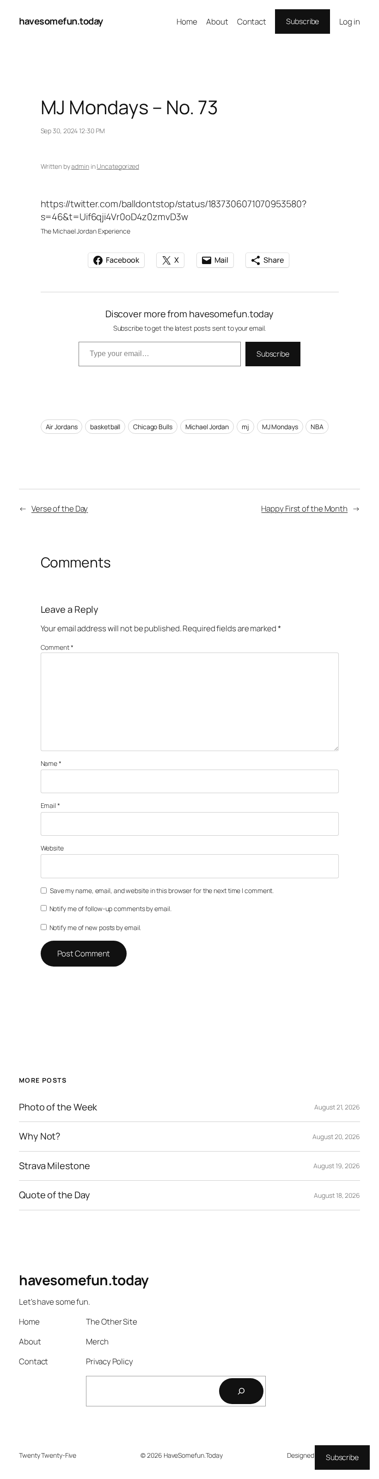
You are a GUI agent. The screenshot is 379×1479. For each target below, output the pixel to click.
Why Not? (39, 1136)
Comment (57, 647)
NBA (317, 426)
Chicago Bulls (152, 426)
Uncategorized (118, 166)
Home (187, 21)
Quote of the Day (54, 1195)
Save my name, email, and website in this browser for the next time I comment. (162, 890)
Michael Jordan (207, 426)
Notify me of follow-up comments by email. (110, 908)
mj (245, 426)
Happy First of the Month (304, 508)
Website (52, 848)
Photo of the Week (58, 1107)
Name (51, 763)
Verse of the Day (59, 508)
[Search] (241, 1391)
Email (50, 805)
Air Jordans (62, 426)
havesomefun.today (61, 21)
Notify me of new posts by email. (95, 927)
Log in (349, 21)
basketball (105, 426)
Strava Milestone (54, 1166)
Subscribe (302, 21)
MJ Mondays (280, 426)
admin (80, 166)
